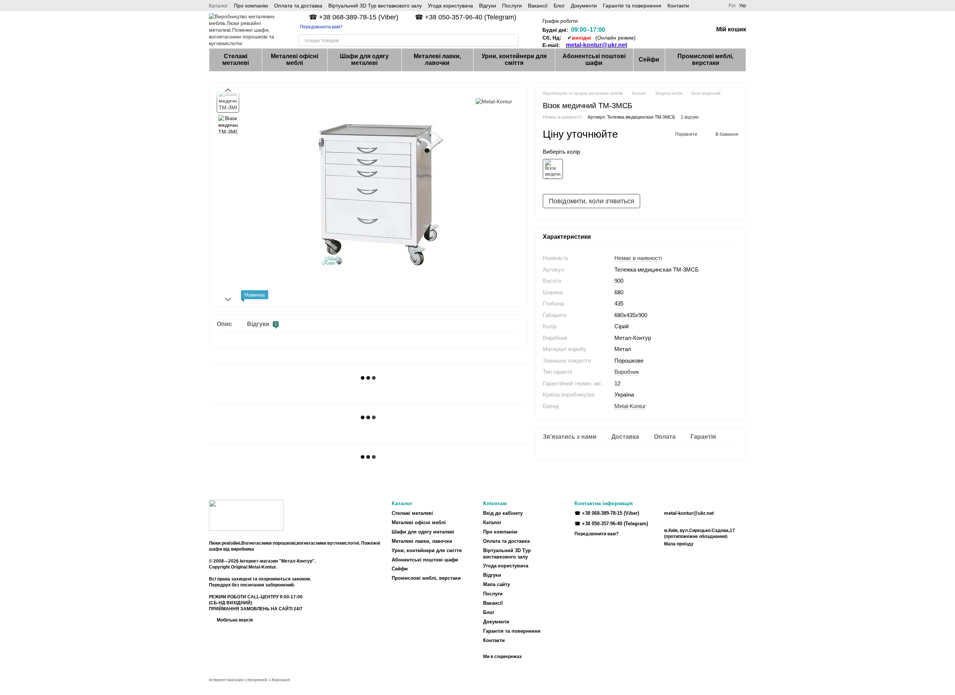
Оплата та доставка (298, 6)
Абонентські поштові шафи (594, 59)
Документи (584, 6)
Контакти (678, 6)
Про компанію (251, 6)
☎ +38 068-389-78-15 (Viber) (353, 17)
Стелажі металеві (235, 59)
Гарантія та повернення (632, 6)
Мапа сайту (496, 584)
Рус (732, 5)
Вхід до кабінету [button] (503, 513)
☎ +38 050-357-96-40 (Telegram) (465, 17)
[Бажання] (668, 30)
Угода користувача (450, 6)
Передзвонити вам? (321, 26)
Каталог (218, 6)
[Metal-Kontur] (494, 101)
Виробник (626, 372)
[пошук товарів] (513, 40)
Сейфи (649, 59)
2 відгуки (690, 116)
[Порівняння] (649, 30)
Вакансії (538, 6)
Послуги (512, 6)
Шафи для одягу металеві (364, 59)
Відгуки (487, 6)
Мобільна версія (234, 620)
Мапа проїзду (678, 544)
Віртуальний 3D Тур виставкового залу (375, 6)
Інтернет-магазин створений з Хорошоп (249, 679)
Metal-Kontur (630, 406)
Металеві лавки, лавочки (437, 59)
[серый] (553, 169)
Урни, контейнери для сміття (514, 59)
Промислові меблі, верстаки (705, 59)
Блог (559, 6)
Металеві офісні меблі (294, 59)
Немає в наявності (638, 258)
